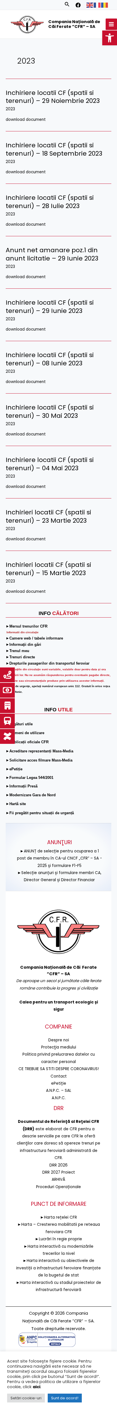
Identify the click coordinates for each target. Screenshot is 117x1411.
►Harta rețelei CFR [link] (58, 1217)
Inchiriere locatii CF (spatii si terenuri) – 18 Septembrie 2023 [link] (54, 149)
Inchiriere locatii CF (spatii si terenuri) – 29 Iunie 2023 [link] (50, 306)
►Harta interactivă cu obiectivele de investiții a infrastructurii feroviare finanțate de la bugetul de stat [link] (58, 1268)
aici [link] (36, 1387)
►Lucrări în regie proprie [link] (58, 1239)
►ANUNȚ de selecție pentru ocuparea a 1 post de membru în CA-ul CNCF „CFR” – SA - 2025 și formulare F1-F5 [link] (59, 858)
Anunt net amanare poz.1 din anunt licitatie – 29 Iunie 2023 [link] (52, 254)
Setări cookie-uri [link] (26, 1398)
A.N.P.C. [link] (59, 1098)
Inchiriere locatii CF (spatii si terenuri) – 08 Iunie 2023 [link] (50, 359)
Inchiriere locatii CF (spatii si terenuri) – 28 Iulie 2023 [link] (50, 201)
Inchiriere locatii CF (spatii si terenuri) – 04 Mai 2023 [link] (50, 464)
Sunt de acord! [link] (64, 1398)
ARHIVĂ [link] (58, 1179)
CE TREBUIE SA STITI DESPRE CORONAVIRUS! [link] (58, 1069)
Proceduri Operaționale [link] (58, 1187)
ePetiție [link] (58, 1083)
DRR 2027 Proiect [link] (58, 1172)
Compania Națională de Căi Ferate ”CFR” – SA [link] (74, 24)
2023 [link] (10, 109)
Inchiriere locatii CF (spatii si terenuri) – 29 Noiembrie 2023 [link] (53, 96)
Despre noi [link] (58, 1040)
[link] (109, 37)
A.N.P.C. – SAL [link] (58, 1090)
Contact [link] (59, 1076)
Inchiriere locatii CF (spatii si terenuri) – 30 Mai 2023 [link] (50, 411)
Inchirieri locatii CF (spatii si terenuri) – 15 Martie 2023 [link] (48, 568)
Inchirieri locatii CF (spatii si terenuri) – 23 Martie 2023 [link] (48, 516)
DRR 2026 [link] (58, 1165)
